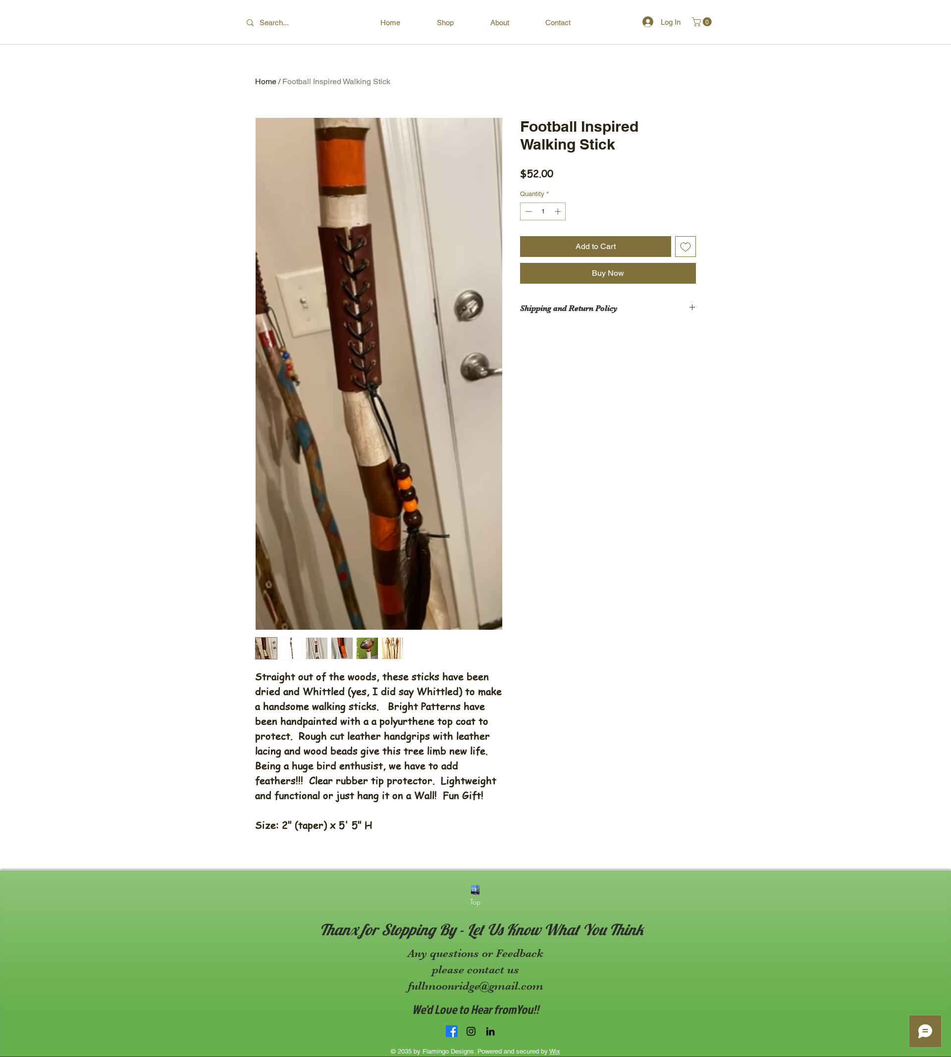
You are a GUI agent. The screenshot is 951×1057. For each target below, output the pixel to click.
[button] (703, 21)
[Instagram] (471, 1031)
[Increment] (559, 211)
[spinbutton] (543, 211)
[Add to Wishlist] (685, 246)
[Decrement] (527, 211)
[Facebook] (452, 1031)
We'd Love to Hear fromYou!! (475, 1009)
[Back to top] (475, 890)
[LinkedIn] (490, 1031)
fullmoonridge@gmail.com (475, 986)
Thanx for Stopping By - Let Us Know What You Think (481, 929)
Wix (554, 1051)
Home (265, 81)
